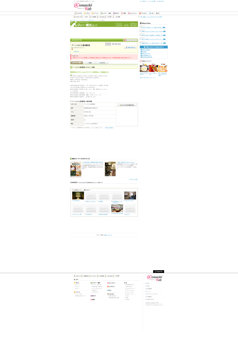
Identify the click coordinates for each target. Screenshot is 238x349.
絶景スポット (95, 290)
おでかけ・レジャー (130, 294)
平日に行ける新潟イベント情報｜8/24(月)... (152, 27)
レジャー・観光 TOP (97, 284)
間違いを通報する (110, 127)
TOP (71, 20)
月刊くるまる (129, 286)
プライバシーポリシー (152, 294)
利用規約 (149, 296)
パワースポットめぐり (97, 288)
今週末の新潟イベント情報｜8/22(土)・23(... (152, 43)
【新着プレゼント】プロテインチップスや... (152, 31)
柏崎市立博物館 (146, 49)
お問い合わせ (161, 1)
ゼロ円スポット (96, 292)
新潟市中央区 (91, 20)
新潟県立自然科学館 (147, 57)
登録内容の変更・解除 (114, 297)
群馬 (127, 297)
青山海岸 (144, 51)
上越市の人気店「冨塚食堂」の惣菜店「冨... (152, 35)
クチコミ (109, 235)
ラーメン (78, 284)
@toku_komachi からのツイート (148, 77)
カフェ (77, 288)
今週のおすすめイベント (81, 295)
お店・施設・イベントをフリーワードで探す (151, 16)
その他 (127, 299)
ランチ (77, 286)
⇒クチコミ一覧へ (133, 179)
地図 (105, 235)
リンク (149, 291)
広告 (148, 286)
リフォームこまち (130, 292)
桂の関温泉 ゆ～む (146, 55)
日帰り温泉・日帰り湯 (97, 286)
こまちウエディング (130, 288)
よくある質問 (153, 1)
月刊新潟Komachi (130, 284)
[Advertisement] (104, 32)
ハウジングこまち (130, 290)
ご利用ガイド (144, 1)
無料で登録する (112, 295)
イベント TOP (79, 294)
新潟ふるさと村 (146, 53)
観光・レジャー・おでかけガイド (80, 20)
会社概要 (149, 288)
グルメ (127, 295)
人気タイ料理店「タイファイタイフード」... (152, 39)
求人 (148, 283)
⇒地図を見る (76, 51)
